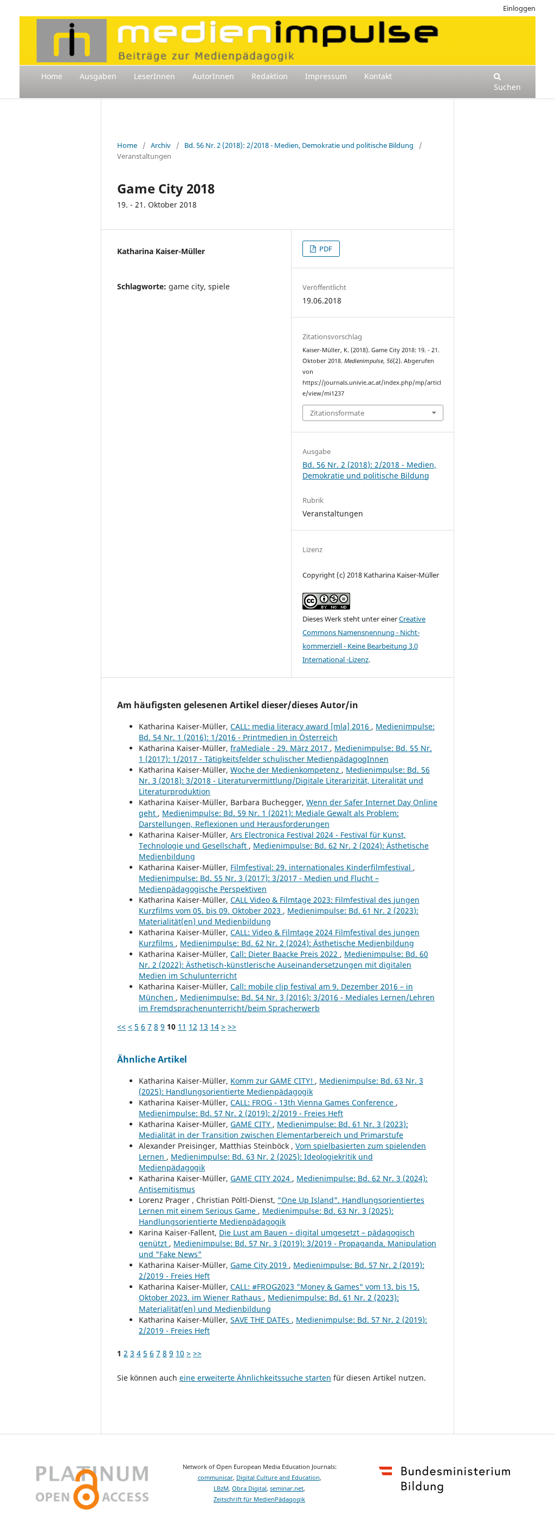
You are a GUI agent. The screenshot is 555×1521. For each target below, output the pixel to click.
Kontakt (378, 76)
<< (121, 1026)
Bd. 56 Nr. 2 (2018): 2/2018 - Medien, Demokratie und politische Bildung (299, 145)
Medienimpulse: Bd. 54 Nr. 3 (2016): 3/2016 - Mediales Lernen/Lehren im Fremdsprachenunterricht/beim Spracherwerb (287, 1002)
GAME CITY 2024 (261, 1178)
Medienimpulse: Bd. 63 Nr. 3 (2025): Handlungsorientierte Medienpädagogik (281, 1086)
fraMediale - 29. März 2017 (280, 748)
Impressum (326, 76)
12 (193, 1026)
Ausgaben (98, 76)
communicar (215, 1477)
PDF (325, 249)
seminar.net (287, 1488)
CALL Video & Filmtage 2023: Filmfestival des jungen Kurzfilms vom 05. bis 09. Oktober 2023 (279, 905)
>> (232, 1026)
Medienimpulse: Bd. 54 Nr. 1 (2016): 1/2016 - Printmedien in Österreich (287, 731)
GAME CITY (251, 1124)
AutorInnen (213, 76)
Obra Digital (249, 1488)
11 (182, 1026)
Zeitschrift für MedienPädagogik (259, 1499)
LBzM (221, 1488)
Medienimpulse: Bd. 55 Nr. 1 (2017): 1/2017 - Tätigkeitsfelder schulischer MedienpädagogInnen (285, 753)
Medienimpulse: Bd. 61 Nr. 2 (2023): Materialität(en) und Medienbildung (269, 1302)
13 (203, 1026)
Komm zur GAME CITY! (272, 1081)
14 (214, 1026)
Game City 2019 (259, 1265)
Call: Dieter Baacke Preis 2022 (285, 954)
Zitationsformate (337, 413)
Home (51, 76)
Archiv (161, 145)
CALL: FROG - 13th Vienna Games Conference (313, 1102)
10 (180, 1353)
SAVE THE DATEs (261, 1320)
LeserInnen (154, 76)
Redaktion (269, 76)
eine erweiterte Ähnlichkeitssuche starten (255, 1378)
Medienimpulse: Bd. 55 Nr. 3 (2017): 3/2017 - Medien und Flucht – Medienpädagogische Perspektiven (259, 883)
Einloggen (519, 8)
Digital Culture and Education (278, 1477)
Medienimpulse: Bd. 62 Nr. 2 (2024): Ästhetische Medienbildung (297, 943)
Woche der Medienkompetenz (285, 770)
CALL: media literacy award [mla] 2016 (300, 726)
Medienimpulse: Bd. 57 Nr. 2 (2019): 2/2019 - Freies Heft (241, 1113)
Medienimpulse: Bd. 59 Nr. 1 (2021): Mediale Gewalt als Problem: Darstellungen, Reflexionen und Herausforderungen (269, 818)
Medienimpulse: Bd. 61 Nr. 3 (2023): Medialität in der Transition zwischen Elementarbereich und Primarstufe (273, 1129)
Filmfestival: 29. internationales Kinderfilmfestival (321, 867)
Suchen (507, 87)
